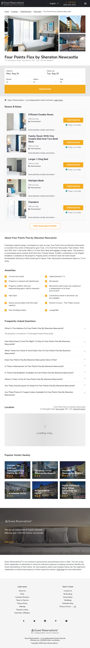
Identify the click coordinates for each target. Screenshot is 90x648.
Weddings (68, 600)
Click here (60, 569)
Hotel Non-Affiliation (22, 613)
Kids (61, 79)
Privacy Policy (22, 603)
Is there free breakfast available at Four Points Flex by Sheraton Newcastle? (39, 373)
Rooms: (9, 79)
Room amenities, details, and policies (41, 130)
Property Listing (22, 610)
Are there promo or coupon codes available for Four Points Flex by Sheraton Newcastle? (39, 393)
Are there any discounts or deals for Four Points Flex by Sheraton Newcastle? (40, 385)
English (53, 3)
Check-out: (51, 71)
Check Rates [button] (73, 120)
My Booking (68, 594)
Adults (35, 79)
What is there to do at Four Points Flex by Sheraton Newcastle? (34, 379)
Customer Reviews (22, 597)
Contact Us (68, 591)
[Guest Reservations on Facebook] (25, 621)
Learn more (58, 100)
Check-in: (9, 71)
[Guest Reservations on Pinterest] (56, 621)
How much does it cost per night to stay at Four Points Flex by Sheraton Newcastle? (37, 342)
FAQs (22, 594)
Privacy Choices (65, 606)
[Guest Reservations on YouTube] (65, 621)
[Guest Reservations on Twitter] (34, 621)
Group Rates (68, 597)
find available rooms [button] (45, 226)
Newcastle (37, 12)
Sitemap (22, 606)
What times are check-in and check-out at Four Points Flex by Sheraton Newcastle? (37, 352)
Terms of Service (22, 600)
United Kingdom (25, 12)
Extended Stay (67, 603)
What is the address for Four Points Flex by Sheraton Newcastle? (34, 328)
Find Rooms (45, 89)
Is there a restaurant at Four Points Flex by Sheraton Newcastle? (34, 366)
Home (7, 12)
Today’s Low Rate (74, 125)
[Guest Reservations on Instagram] (45, 621)
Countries (14, 12)
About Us (22, 591)
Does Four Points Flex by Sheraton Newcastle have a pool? (31, 360)
